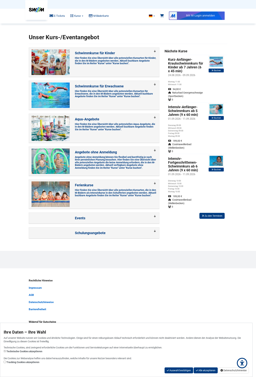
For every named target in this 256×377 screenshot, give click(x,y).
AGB (31, 295)
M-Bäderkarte (101, 15)
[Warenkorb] (161, 16)
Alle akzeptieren (206, 370)
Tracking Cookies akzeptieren (22, 362)
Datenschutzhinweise (41, 302)
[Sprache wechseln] (151, 16)
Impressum (35, 287)
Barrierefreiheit (37, 309)
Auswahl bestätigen (180, 370)
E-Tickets (59, 15)
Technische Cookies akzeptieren (24, 351)
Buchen (217, 70)
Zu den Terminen (213, 215)
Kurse (77, 15)
